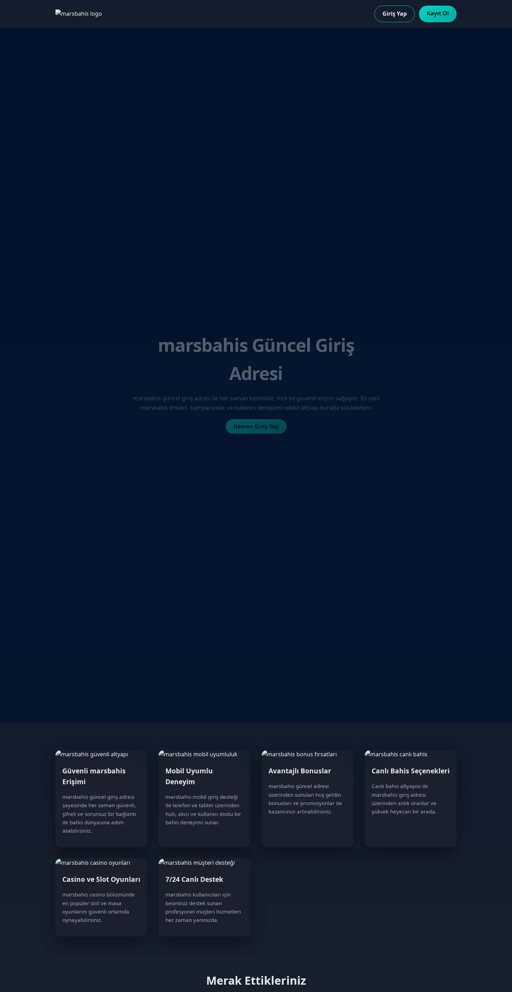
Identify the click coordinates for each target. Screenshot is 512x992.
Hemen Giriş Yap (256, 426)
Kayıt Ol (438, 13)
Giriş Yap (394, 13)
